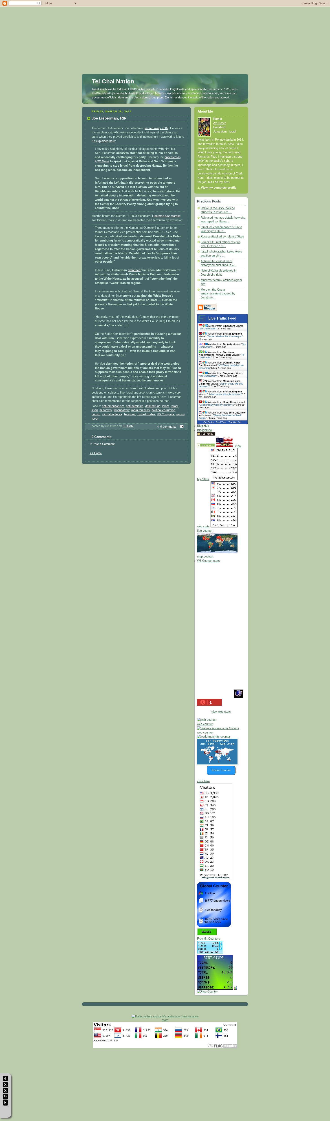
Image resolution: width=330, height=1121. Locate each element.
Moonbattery (122, 410)
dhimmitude (152, 406)
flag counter (204, 530)
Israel (174, 406)
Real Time (221, 422)
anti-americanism (113, 406)
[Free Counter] (224, 434)
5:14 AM (128, 426)
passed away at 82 (156, 128)
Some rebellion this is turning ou (225, 336)
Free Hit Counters (208, 938)
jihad (95, 410)
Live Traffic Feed (222, 318)
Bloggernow (204, 430)
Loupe (5, 1111)
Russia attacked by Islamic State (222, 236)
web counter (205, 724)
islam (165, 406)
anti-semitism (134, 406)
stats (165, 1020)
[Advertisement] (165, 31)
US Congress (165, 414)
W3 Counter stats (208, 560)
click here (203, 781)
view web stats (221, 711)
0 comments (168, 426)
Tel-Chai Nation (113, 81)
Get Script (208, 422)
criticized (134, 270)
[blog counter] (213, 736)
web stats (203, 526)
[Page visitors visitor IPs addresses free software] (165, 1016)
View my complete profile (218, 187)
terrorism (130, 414)
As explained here (103, 141)
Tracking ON (235, 422)
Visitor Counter (221, 770)
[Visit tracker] (217, 763)
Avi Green (219, 123)
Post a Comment (104, 444)
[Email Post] (181, 426)
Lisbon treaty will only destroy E (225, 394)
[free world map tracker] (217, 552)
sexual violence (112, 414)
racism (96, 414)
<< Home (96, 453)
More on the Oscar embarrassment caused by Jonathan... (218, 293)
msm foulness (140, 410)
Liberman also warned (166, 216)
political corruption (163, 410)
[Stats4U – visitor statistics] (215, 987)
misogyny (105, 410)
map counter (205, 556)
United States (146, 414)
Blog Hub (203, 425)
